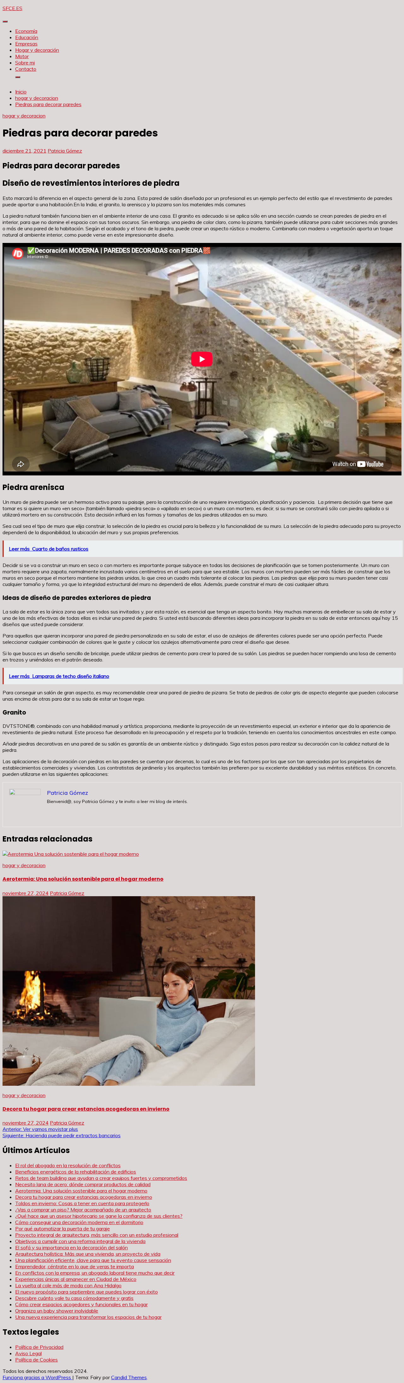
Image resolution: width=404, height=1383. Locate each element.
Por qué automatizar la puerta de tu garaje (62, 1228)
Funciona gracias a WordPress (37, 1377)
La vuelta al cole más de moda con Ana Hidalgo (68, 1285)
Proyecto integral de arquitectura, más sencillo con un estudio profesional (96, 1235)
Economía (26, 31)
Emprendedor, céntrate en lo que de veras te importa (74, 1266)
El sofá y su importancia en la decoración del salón (71, 1247)
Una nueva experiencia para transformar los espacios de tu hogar (88, 1317)
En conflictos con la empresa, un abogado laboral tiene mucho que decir (95, 1273)
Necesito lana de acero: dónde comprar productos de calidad (83, 1184)
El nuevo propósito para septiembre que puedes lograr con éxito (86, 1292)
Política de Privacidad (39, 1347)
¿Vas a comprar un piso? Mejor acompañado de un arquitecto (83, 1209)
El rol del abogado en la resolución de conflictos (68, 1165)
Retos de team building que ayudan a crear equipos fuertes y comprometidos (101, 1178)
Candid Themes (129, 1377)
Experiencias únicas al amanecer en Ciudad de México (75, 1279)
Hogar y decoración (37, 50)
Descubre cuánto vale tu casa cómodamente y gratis (74, 1298)
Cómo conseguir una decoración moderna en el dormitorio (79, 1222)
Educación (26, 37)
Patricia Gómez (65, 151)
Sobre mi (25, 62)
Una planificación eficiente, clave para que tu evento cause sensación (93, 1260)
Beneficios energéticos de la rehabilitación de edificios (75, 1172)
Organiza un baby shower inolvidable (56, 1311)
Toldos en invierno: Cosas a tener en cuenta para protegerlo (82, 1203)
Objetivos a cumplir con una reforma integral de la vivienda (80, 1241)
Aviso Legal (28, 1353)
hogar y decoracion (24, 115)
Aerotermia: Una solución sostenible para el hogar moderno (83, 879)
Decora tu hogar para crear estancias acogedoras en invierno (86, 1109)
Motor (22, 56)
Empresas (26, 43)
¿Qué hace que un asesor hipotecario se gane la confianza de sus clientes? (98, 1216)
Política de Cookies (36, 1359)
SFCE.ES (12, 8)
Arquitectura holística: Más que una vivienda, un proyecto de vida (87, 1254)
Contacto (25, 69)
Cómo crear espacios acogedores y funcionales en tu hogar (81, 1304)
